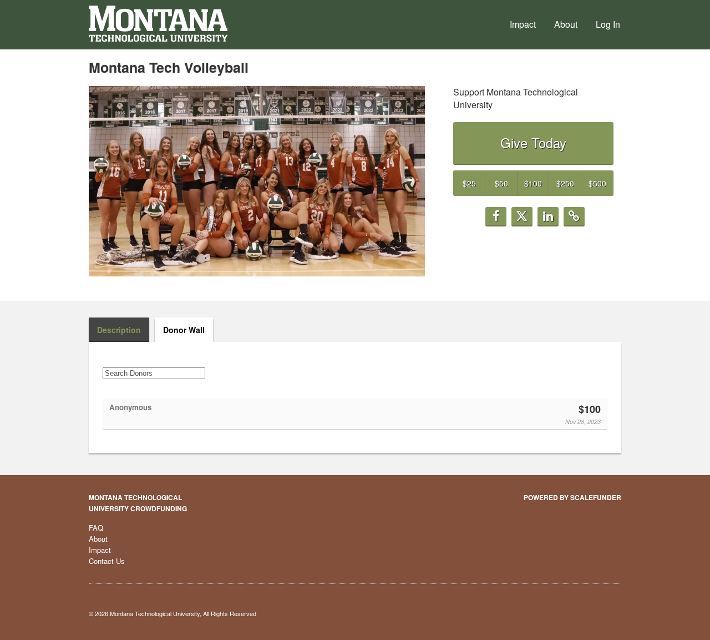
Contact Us (107, 561)
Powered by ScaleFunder (572, 497)
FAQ (96, 527)
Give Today (533, 142)
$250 (565, 183)
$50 (501, 183)
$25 (469, 183)
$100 (533, 183)
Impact (523, 24)
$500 (597, 183)
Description (119, 329)
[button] (495, 216)
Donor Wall (184, 329)
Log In (608, 24)
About (565, 24)
